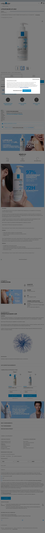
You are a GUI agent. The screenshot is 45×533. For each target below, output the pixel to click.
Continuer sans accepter (36, 79)
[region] (22, 86)
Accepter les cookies (26, 90)
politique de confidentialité (24, 87)
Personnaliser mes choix (17, 90)
